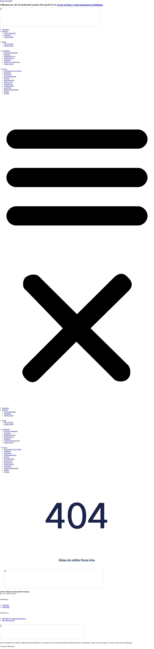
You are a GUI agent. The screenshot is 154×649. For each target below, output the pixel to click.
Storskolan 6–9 (9, 58)
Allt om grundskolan (11, 53)
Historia (6, 78)
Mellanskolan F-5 (10, 56)
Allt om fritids (8, 44)
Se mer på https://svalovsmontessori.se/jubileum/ (80, 5)
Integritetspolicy (9, 80)
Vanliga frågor (8, 37)
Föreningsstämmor (10, 76)
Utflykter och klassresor (12, 62)
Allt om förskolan (10, 33)
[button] (77, 252)
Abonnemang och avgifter (12, 71)
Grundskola (6, 51)
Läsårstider (7, 88)
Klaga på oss (8, 82)
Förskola (5, 31)
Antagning (5, 29)
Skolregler (7, 60)
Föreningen (8, 75)
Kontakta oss (8, 84)
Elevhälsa (7, 54)
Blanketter (7, 73)
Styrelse (6, 93)
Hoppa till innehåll (6, 1)
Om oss (4, 69)
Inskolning (7, 35)
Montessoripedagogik (11, 90)
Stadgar (6, 91)
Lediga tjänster (9, 86)
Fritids (4, 42)
